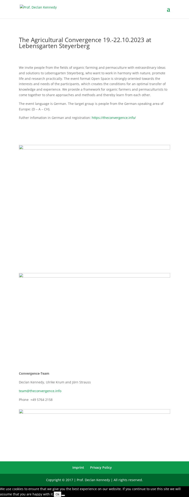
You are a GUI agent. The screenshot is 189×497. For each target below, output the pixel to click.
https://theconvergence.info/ (114, 117)
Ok (57, 494)
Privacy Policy (101, 467)
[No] (63, 495)
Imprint (78, 467)
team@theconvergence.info (40, 391)
